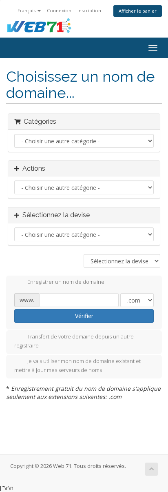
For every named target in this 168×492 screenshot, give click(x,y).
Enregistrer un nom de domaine (65, 282)
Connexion (59, 10)
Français (27, 10)
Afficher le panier (138, 11)
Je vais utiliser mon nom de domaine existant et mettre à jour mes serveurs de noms (77, 366)
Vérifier (84, 316)
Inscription (89, 10)
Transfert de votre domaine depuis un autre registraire (74, 341)
